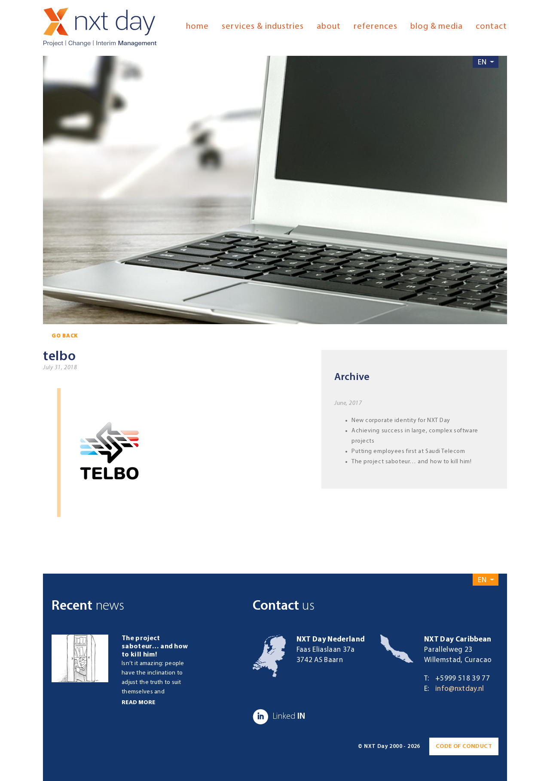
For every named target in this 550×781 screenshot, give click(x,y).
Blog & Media (436, 26)
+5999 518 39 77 (462, 678)
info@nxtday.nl (459, 689)
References (375, 26)
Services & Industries (263, 26)
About (329, 26)
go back (65, 336)
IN (288, 716)
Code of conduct (464, 746)
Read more (139, 702)
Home (197, 26)
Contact (491, 26)
